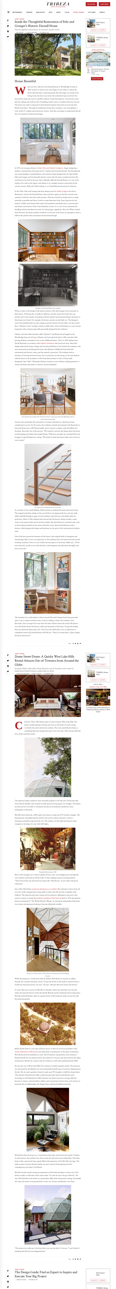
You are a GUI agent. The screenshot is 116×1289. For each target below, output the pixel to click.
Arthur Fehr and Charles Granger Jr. (50, 168)
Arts (50, 12)
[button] (87, 60)
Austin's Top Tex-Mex (98, 686)
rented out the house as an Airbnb (44, 889)
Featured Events (98, 50)
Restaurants (17, 12)
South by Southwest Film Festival (48, 898)
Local (67, 12)
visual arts (89, 67)
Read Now (94, 30)
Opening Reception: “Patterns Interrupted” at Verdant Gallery (100, 71)
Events (102, 12)
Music (58, 12)
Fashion (29, 12)
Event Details (97, 78)
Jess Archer (19, 32)
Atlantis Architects (47, 343)
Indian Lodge (62, 191)
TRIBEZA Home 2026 (102, 38)
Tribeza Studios (21, 1280)
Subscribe (102, 30)
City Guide (91, 12)
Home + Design (78, 12)
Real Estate (40, 12)
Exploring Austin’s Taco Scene (98, 707)
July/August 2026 (100, 23)
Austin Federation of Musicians (26, 1052)
